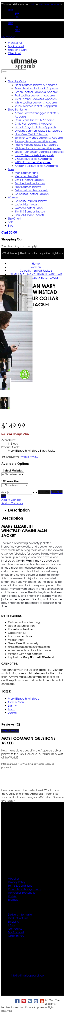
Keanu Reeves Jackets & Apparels (36, 144)
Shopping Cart (17, 49)
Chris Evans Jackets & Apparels (34, 120)
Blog (11, 225)
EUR (17, 13)
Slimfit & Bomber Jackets (30, 211)
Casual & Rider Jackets (29, 215)
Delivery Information (21, 914)
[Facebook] (17, 1001)
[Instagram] (36, 1001)
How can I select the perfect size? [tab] (22, 790)
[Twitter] (11, 1001)
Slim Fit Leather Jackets (29, 180)
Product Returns (18, 918)
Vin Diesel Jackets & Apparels (33, 158)
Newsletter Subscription (22, 892)
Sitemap (13, 899)
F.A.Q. (11, 925)
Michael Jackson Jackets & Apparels (38, 148)
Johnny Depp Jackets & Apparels (36, 141)
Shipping (13, 921)
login (33, 4)
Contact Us (15, 928)
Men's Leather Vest (26, 176)
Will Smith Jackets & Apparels (33, 162)
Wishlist (12, 896)
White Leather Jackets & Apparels (36, 102)
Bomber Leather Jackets (30, 183)
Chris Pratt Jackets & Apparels (33, 123)
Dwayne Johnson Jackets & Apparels (38, 130)
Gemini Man (16, 702)
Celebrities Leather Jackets (31, 194)
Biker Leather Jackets (28, 187)
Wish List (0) (15, 42)
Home (36, 263)
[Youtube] (42, 1001)
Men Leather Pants (26, 172)
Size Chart (14, 218)
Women (13, 197)
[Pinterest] (23, 1001)
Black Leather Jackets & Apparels (36, 85)
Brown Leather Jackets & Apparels (36, 88)
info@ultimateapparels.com (28, 975)
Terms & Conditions (20, 885)
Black (11, 709)
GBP (17, 17)
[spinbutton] (19, 492)
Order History (16, 935)
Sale (10, 222)
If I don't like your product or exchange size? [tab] (29, 795)
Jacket (12, 712)
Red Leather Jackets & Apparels (35, 95)
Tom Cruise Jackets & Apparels (34, 155)
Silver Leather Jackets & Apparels (35, 99)
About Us (13, 878)
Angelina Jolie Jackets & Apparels (36, 165)
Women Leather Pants (28, 208)
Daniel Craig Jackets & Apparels (35, 127)
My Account (9, 36)
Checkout (14, 53)
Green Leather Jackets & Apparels (36, 92)
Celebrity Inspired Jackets (31, 201)
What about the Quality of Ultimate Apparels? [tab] (30, 791)
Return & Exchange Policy (24, 889)
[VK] (29, 1001)
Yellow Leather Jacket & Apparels (36, 106)
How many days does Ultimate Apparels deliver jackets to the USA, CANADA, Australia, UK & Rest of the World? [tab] (32, 754)
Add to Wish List (11, 499)
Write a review (29, 456)
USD (10, 10)
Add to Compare (12, 503)
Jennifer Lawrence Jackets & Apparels (39, 137)
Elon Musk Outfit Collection (31, 134)
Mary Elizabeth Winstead (23, 698)
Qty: (4, 492)
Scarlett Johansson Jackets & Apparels (39, 151)
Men (11, 169)
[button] (33, 492)
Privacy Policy (16, 882)
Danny (12, 705)
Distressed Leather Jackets (31, 190)
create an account (50, 4)
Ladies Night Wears (27, 204)
